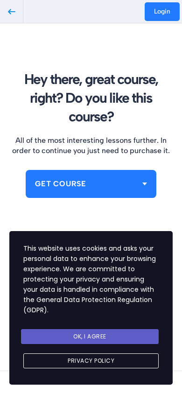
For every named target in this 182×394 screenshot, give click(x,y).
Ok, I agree (89, 336)
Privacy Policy (91, 361)
